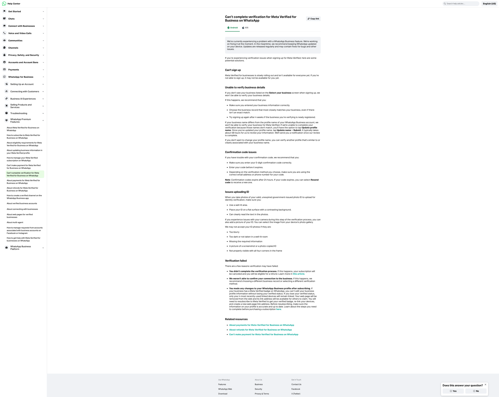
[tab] (232, 28)
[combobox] (462, 3)
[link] (11, 4)
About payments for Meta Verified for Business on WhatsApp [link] (261, 325)
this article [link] (298, 273)
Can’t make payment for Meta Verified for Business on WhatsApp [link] (263, 334)
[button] (489, 3)
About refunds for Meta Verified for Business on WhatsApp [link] (260, 329)
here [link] (278, 309)
